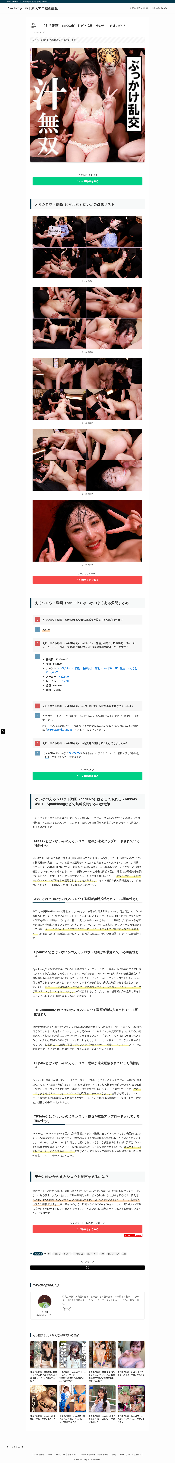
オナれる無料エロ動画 (59, 729)
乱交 (122, 668)
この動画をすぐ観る (87, 580)
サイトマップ (73, 1454)
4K (116, 668)
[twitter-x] (69, 1308)
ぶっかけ (133, 668)
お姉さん (88, 668)
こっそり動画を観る (87, 181)
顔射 (77, 668)
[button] (87, 1267)
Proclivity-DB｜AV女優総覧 (130, 1454)
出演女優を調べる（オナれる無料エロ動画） (99, 1454)
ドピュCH (63, 676)
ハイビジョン (65, 668)
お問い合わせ (39, 1454)
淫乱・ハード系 (103, 668)
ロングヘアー (53, 672)
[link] (64, 1308)
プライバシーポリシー (56, 1454)
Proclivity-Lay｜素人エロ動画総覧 (32, 8)
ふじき (44, 1311)
